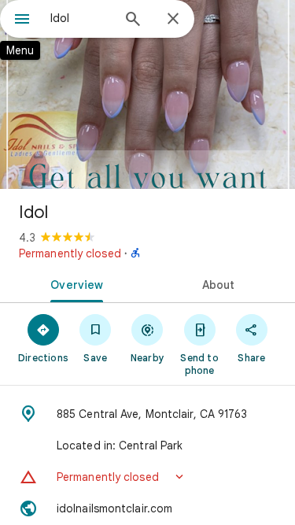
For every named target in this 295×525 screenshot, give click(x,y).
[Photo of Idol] (147, 94)
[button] (147, 477)
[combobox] (80, 18)
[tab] (74, 283)
